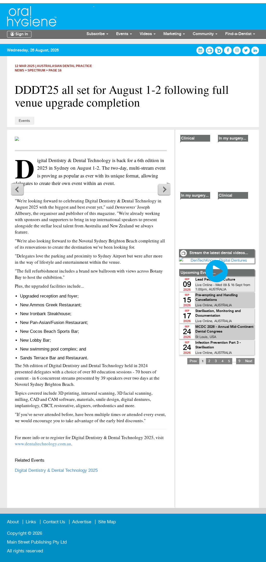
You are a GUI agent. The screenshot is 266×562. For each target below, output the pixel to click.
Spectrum (36, 70)
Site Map (107, 522)
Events (24, 120)
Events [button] (122, 34)
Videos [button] (146, 34)
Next (164, 189)
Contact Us (54, 522)
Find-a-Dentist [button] (238, 34)
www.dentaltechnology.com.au (43, 444)
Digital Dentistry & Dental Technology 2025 (56, 470)
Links (31, 522)
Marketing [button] (172, 34)
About (13, 522)
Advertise (81, 522)
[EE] (46, 16)
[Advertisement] (216, 439)
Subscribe (96, 34)
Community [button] (204, 34)
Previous (17, 189)
